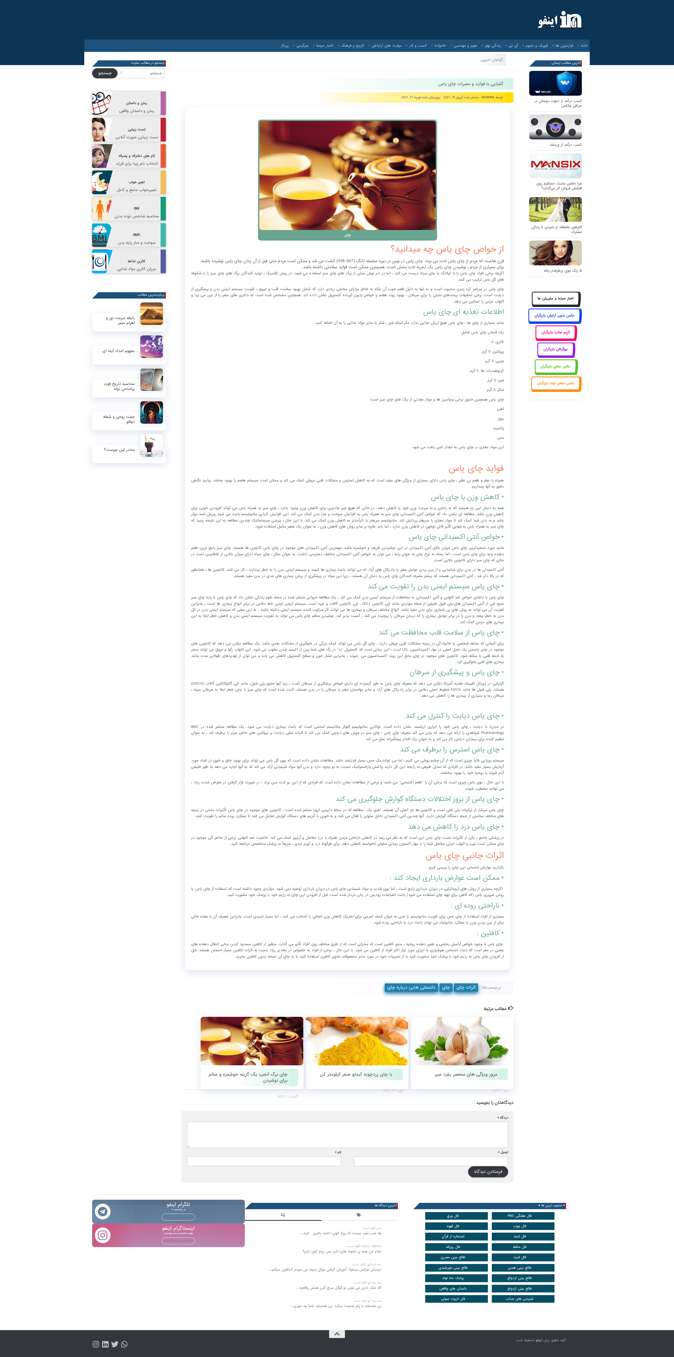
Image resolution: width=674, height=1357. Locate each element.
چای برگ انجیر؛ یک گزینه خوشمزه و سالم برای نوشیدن (248, 1077)
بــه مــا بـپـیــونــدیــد (178, 1217)
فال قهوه (453, 1226)
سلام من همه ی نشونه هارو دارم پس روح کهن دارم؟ (342, 1251)
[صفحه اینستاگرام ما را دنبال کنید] (96, 1344)
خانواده (440, 45)
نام (338, 1152)
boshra (488, 97)
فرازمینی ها (564, 45)
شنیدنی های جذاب (519, 1299)
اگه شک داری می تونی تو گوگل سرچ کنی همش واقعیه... (338, 1288)
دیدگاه (503, 1117)
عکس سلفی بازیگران (556, 366)
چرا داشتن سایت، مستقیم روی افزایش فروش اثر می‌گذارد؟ (559, 186)
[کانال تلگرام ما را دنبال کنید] (124, 1344)
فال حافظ (520, 1247)
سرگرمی (302, 45)
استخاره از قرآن (453, 1236)
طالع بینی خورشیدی (453, 1268)
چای (446, 987)
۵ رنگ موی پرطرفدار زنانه (563, 271)
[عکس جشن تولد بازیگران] (555, 389)
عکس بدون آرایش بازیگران (554, 315)
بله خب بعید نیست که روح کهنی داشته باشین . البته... (340, 1233)
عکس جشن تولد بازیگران (555, 383)
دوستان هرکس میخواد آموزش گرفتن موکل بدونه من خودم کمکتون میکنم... (325, 1269)
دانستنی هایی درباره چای (411, 987)
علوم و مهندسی (465, 45)
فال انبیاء (519, 1257)
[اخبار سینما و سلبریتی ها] (555, 304)
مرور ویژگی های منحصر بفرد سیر (466, 1074)
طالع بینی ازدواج (519, 1278)
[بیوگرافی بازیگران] (555, 355)
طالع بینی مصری (453, 1257)
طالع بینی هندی (520, 1268)
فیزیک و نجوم (537, 45)
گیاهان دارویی (491, 60)
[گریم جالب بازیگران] (555, 338)
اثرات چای (466, 987)
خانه (584, 45)
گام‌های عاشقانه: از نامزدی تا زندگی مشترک (556, 229)
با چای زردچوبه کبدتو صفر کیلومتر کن (356, 1074)
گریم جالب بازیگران (556, 332)
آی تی (513, 45)
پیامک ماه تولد (453, 1278)
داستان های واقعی (453, 1288)
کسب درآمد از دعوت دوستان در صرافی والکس (558, 103)
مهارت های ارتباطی (386, 45)
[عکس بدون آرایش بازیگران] (554, 321)
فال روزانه (453, 1247)
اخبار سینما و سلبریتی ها (555, 298)
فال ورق (453, 1216)
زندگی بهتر (493, 45)
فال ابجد (519, 1236)
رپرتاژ (285, 45)
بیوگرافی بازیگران (555, 349)
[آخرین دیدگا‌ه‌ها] (283, 1216)
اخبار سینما (324, 45)
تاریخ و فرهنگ (352, 45)
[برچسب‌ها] (359, 1216)
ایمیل (503, 1152)
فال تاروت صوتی (453, 1299)
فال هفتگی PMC (520, 1216)
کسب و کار (418, 45)
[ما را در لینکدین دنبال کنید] (105, 1344)
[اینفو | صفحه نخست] (559, 20)
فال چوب (519, 1226)
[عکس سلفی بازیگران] (555, 372)
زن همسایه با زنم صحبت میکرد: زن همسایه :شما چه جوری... (335, 1306)
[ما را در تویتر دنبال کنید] (114, 1344)
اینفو (539, 1340)
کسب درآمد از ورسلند (566, 145)
